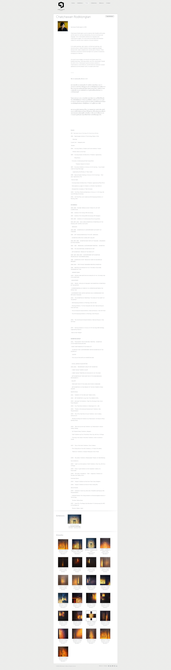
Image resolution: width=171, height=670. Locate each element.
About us (101, 3)
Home (73, 3)
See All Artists (110, 16)
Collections (94, 3)
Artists (86, 3)
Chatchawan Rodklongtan (75, 526)
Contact (108, 3)
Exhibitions (80, 3)
